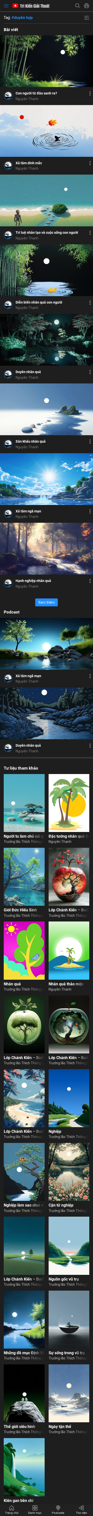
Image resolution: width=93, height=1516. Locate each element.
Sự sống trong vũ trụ (67, 1353)
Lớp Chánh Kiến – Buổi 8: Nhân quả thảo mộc (69, 910)
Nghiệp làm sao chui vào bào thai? (24, 1205)
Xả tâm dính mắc (29, 163)
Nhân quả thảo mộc (66, 984)
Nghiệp (55, 1131)
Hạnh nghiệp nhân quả (33, 581)
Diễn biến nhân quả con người (39, 302)
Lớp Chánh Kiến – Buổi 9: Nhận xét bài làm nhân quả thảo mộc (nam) (24, 1131)
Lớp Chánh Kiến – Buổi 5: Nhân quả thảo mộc (69, 1057)
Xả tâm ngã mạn (28, 511)
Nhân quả (12, 984)
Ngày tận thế (60, 1426)
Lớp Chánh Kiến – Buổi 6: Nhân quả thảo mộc (24, 1057)
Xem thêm (46, 602)
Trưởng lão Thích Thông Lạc (24, 842)
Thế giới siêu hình (19, 1426)
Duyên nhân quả (28, 372)
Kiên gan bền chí (18, 1500)
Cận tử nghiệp (61, 1205)
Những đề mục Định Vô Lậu (24, 1353)
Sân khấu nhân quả (31, 441)
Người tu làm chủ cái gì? (24, 836)
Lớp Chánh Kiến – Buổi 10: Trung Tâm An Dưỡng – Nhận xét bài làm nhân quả (24, 1279)
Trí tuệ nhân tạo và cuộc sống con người (47, 233)
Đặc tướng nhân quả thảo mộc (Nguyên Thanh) (69, 836)
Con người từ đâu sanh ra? (36, 93)
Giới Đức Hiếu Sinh (20, 910)
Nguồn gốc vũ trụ (64, 1279)
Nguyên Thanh (27, 99)
